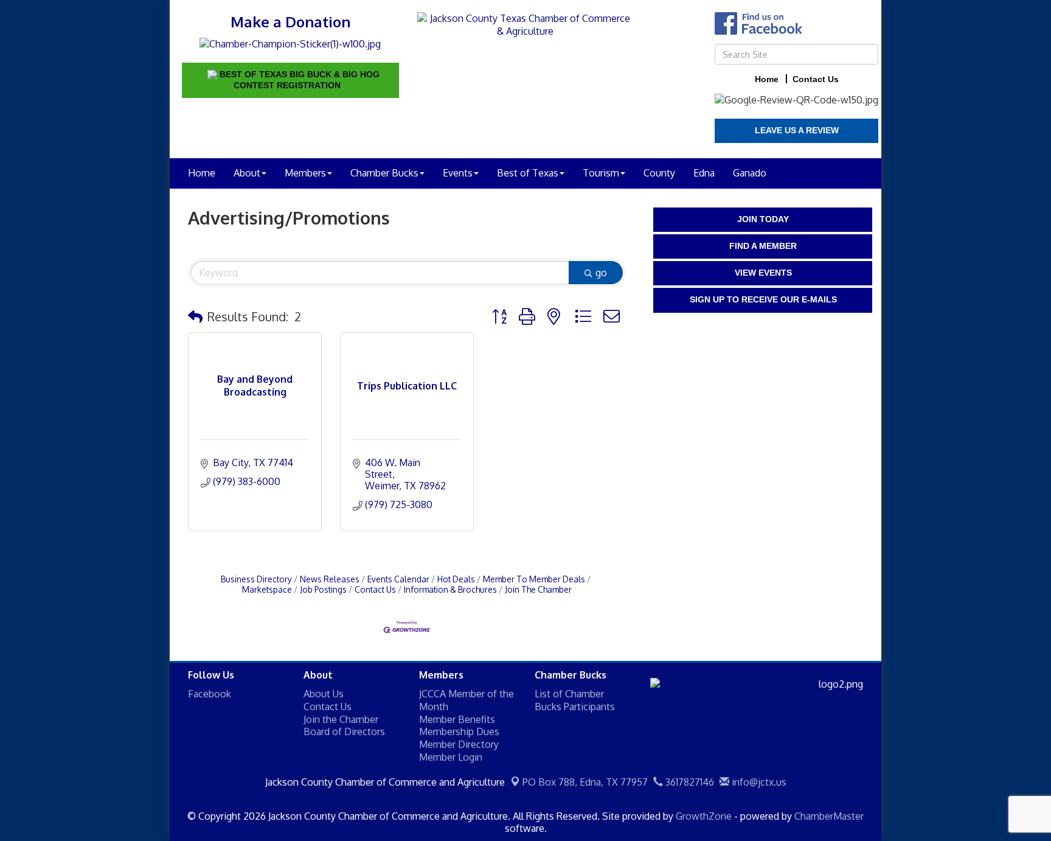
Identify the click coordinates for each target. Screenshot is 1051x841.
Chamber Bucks (384, 173)
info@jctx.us (757, 782)
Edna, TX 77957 (585, 782)
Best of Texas (527, 173)
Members (305, 173)
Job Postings (323, 589)
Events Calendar (398, 579)
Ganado (749, 173)
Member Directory (459, 744)
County (659, 173)
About (247, 173)
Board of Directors (344, 731)
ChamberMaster (829, 816)
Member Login (450, 757)
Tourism (601, 173)
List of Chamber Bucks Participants (575, 700)
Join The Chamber (538, 589)
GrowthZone (704, 816)
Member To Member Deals (534, 579)
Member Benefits (457, 719)
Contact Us (375, 589)
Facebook (209, 694)
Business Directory (256, 579)
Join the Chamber (341, 719)
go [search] (601, 273)
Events (458, 173)
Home (201, 173)
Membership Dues (459, 731)
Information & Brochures (450, 589)
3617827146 (688, 782)
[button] (195, 316)
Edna (704, 173)
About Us (324, 694)
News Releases (329, 579)
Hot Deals (456, 579)
